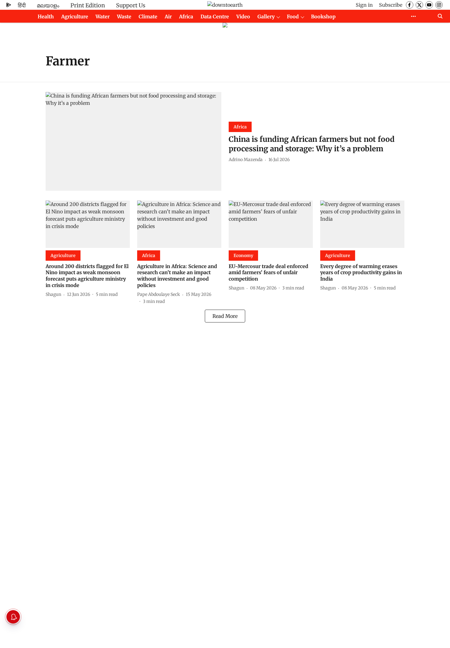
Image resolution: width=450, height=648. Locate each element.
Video (243, 16)
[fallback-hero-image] (133, 141)
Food (293, 16)
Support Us (130, 5)
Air (168, 16)
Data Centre (215, 16)
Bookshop (323, 16)
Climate (148, 16)
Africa (186, 16)
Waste (124, 16)
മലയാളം (48, 5)
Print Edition (87, 5)
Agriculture (74, 16)
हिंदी (22, 5)
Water (103, 16)
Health (46, 16)
